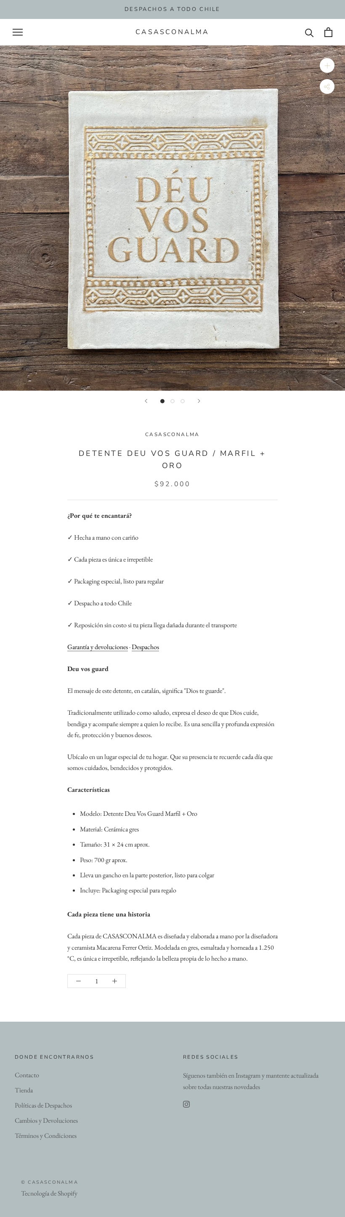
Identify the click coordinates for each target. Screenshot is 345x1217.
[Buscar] (309, 32)
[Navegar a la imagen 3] (182, 401)
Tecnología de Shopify (49, 1193)
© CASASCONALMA (49, 1182)
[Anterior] (146, 401)
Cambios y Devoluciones (46, 1120)
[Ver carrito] (328, 32)
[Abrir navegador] (18, 32)
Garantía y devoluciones (97, 646)
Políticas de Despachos (43, 1105)
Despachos (145, 646)
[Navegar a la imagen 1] (162, 401)
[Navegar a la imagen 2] (172, 401)
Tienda (24, 1090)
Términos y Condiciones (46, 1135)
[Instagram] (186, 1104)
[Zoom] (327, 65)
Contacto (27, 1075)
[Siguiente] (199, 401)
